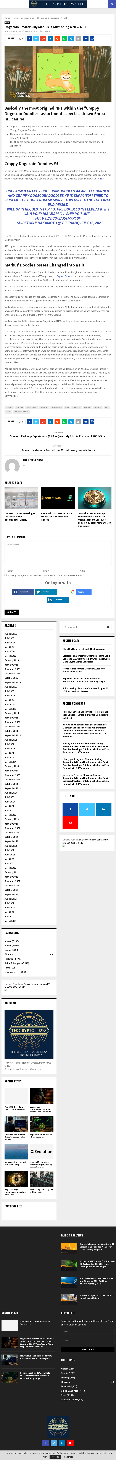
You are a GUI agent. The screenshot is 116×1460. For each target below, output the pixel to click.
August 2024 (11, 740)
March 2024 (10, 762)
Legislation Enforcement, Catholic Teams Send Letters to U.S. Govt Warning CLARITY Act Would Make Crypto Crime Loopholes (87, 659)
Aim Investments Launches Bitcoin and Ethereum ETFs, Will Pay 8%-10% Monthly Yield (96, 1281)
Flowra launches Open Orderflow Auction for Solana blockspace (36, 1357)
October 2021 (11, 890)
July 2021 (9, 903)
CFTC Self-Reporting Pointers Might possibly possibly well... (41, 1165)
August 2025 (11, 687)
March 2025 (10, 709)
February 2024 (12, 766)
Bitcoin (8, 945)
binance (9, 407)
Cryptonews (56, 407)
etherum (98, 407)
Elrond (8, 950)
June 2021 (10, 907)
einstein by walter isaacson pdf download (83, 724)
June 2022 (10, 854)
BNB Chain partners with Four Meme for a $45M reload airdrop (57, 516)
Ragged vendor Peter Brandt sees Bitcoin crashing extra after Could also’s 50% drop (85, 715)
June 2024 (10, 748)
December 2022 (12, 828)
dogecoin (76, 407)
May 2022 (9, 859)
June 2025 (10, 695)
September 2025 (13, 682)
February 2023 (12, 819)
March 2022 (10, 868)
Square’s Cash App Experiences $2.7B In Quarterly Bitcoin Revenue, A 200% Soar (58, 436)
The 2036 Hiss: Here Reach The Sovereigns (15, 1108)
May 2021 (9, 912)
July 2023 (9, 797)
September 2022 (13, 841)
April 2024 (9, 757)
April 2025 (9, 704)
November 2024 (12, 726)
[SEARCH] (108, 627)
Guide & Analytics (13, 963)
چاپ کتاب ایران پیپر (71, 775)
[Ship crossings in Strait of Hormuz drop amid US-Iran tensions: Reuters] (16, 1151)
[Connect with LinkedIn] (58, 602)
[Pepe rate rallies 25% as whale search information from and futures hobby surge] (41, 1124)
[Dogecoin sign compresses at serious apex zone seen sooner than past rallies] (16, 1179)
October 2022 (11, 837)
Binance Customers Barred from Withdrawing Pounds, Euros (58, 450)
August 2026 (11, 634)
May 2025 (9, 700)
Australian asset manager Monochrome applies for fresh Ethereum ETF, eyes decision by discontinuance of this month (94, 519)
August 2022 (11, 846)
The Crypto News (14, 31)
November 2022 (12, 832)
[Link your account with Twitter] (46, 594)
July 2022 (9, 850)
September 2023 (13, 788)
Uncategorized (12, 972)
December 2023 (12, 775)
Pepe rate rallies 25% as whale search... (41, 1136)
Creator (43, 407)
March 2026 (10, 656)
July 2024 (9, 744)
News (7, 22)
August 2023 (11, 793)
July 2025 (9, 691)
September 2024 (13, 735)
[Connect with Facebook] (23, 594)
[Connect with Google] (81, 594)
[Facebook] (45, 1443)
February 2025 (12, 713)
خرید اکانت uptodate (72, 743)
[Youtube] (70, 1443)
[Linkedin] (62, 1443)
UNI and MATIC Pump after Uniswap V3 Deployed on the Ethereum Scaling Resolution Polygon (97, 1263)
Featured (9, 959)
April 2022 (9, 863)
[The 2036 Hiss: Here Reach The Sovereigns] (16, 1096)
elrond (87, 407)
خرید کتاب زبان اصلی (72, 759)
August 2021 (11, 899)
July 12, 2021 (92, 223)
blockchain (31, 407)
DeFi (67, 407)
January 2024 (11, 770)
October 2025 (11, 678)
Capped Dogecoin (65, 276)
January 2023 (11, 824)
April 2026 (9, 651)
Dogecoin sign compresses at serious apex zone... (15, 1192)
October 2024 (11, 731)
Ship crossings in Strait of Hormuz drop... (16, 1163)
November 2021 (12, 885)
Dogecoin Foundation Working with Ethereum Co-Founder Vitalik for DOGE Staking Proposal (97, 1246)
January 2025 (11, 718)
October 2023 (11, 784)
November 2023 (12, 779)
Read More (68, 1457)
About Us (10, 1003)
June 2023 (10, 802)
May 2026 (9, 647)
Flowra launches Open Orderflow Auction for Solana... (15, 1137)
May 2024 (9, 753)
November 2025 (12, 673)
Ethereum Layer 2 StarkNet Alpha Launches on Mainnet (96, 1297)
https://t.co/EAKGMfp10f (58, 218)
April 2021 (9, 916)
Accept (55, 1457)
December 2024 (12, 722)
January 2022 (11, 877)
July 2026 (9, 638)
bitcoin (19, 407)
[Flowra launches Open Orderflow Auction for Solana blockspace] (16, 1124)
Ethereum (9, 954)
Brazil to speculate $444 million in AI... (41, 1191)
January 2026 (11, 665)
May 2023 (9, 806)
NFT (106, 407)
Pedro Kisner (69, 712)
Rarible (100, 178)
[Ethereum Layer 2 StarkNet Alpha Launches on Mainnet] (69, 1299)
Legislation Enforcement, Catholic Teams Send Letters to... (41, 1109)
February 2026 (12, 660)
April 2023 (9, 810)
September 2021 (13, 894)
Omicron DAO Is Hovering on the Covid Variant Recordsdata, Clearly (20, 516)
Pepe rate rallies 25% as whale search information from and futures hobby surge (35, 1375)
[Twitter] (54, 1443)
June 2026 (10, 642)
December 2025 (12, 669)
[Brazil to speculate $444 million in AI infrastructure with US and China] (41, 1179)
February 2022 (12, 872)
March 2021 (10, 921)
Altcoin (8, 941)
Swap (8, 412)
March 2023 (10, 815)
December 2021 (12, 881)
